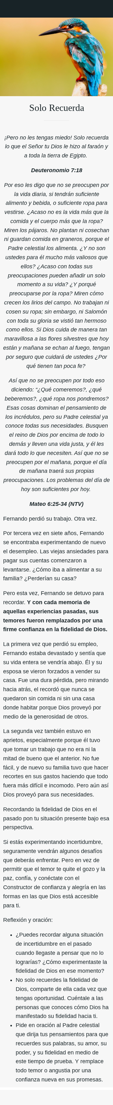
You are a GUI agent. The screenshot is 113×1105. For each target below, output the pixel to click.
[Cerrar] (9, 9)
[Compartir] (82, 1097)
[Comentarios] (30, 1097)
